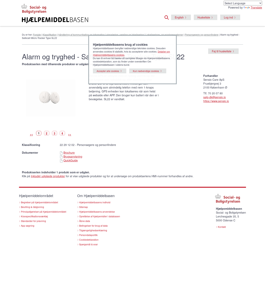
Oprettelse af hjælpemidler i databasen (99, 216)
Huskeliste (203, 17)
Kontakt (222, 226)
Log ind (228, 17)
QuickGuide (70, 160)
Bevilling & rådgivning (32, 207)
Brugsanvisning (72, 156)
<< (31, 134)
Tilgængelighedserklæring (93, 230)
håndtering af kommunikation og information (81, 34)
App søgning (27, 225)
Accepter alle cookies (108, 71)
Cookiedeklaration (89, 239)
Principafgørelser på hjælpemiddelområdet (43, 211)
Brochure (69, 152)
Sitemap (83, 207)
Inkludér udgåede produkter (48, 176)
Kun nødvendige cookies (146, 71)
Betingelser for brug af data (93, 225)
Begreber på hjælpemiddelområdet (39, 202)
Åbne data (84, 221)
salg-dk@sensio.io (214, 97)
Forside (37, 34)
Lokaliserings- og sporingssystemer (164, 34)
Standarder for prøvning (33, 221)
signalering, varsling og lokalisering (125, 34)
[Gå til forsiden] (85, 20)
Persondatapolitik (88, 235)
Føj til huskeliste (221, 51)
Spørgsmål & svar (88, 244)
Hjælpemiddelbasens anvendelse (97, 211)
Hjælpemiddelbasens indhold (94, 202)
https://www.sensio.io (216, 101)
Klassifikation (50, 34)
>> (69, 134)
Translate (256, 7)
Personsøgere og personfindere (201, 34)
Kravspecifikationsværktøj (34, 216)
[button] (168, 17)
